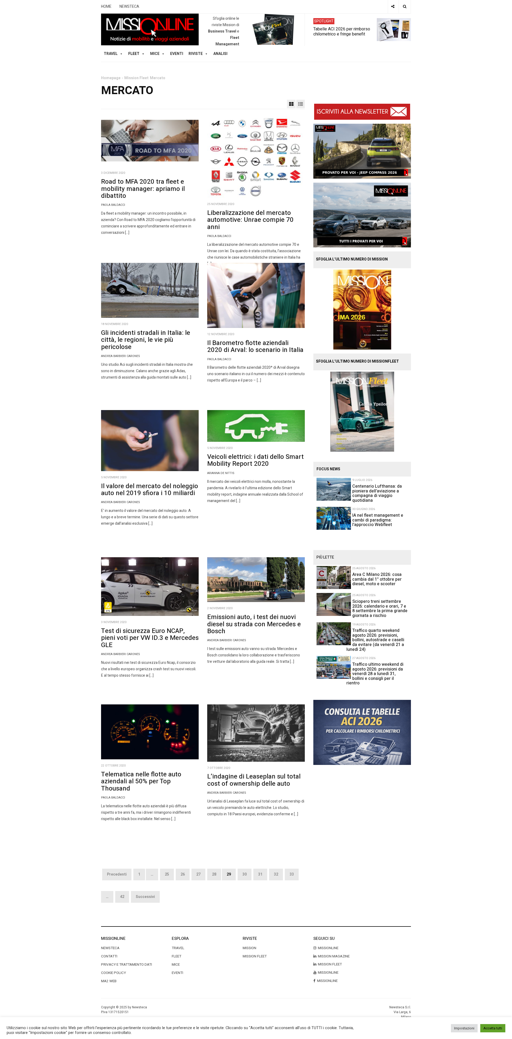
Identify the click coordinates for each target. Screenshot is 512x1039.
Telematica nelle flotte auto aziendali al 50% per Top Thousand (141, 781)
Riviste (196, 54)
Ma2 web (109, 981)
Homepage (111, 78)
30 (244, 874)
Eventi (176, 54)
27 (198, 874)
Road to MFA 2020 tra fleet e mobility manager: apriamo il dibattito (143, 188)
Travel (178, 948)
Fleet (176, 956)
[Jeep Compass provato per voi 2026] (362, 151)
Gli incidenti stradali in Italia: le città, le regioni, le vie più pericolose (145, 340)
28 (214, 874)
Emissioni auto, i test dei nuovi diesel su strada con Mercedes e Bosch (254, 624)
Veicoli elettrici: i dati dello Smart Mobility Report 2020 (255, 460)
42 (122, 897)
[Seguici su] (393, 6)
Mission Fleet (136, 78)
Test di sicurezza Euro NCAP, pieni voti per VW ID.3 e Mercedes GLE (150, 638)
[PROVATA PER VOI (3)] (362, 215)
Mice (176, 964)
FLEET (133, 54)
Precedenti (117, 874)
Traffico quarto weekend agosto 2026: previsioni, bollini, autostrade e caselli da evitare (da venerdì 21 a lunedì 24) (375, 639)
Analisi (220, 54)
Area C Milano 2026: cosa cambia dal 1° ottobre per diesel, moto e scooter (377, 579)
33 (292, 874)
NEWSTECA (129, 6)
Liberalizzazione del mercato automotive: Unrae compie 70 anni (250, 220)
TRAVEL (111, 54)
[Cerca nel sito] (405, 6)
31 (260, 874)
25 (167, 874)
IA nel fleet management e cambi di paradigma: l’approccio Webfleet (377, 520)
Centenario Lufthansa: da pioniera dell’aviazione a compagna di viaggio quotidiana (377, 493)
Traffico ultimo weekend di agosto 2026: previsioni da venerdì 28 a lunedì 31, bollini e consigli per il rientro (374, 673)
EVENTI (177, 973)
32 (276, 874)
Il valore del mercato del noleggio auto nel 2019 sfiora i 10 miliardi (149, 490)
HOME (106, 6)
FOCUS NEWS (328, 469)
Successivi (145, 897)
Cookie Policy (113, 973)
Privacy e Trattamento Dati (126, 964)
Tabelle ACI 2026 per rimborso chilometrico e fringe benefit (341, 31)
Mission (249, 948)
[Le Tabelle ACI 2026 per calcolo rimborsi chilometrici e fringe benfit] (362, 732)
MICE (154, 54)
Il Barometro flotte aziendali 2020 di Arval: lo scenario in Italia (255, 346)
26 (183, 874)
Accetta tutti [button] (492, 1028)
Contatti (109, 956)
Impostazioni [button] (464, 1028)
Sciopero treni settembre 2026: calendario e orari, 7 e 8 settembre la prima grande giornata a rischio (379, 608)
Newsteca (110, 948)
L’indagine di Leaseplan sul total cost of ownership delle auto (254, 780)
